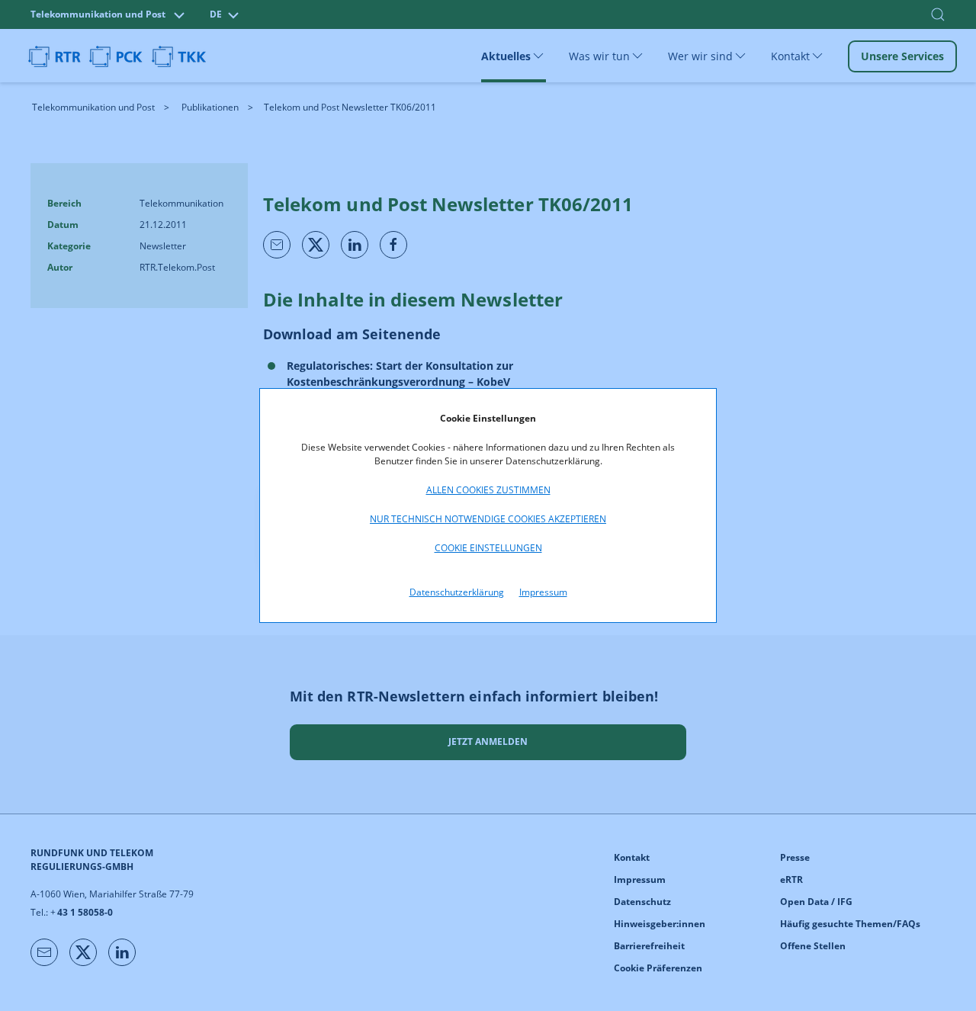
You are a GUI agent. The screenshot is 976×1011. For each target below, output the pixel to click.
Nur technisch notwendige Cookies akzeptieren (488, 518)
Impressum (543, 592)
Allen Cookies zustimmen (488, 489)
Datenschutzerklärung (456, 592)
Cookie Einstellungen (488, 547)
